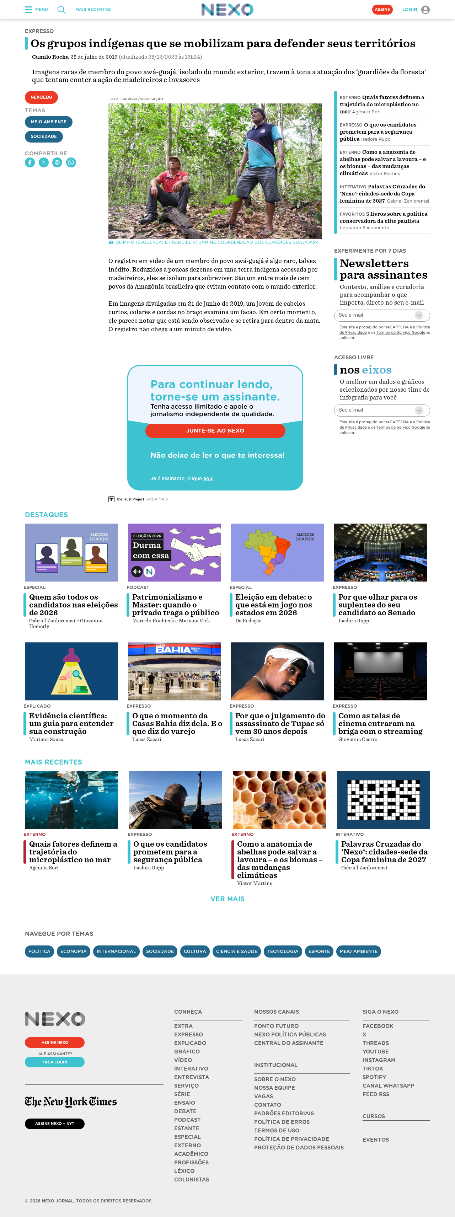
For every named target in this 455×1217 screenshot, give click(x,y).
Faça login (55, 1062)
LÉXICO (184, 1171)
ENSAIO (184, 1103)
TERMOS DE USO (276, 1130)
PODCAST (187, 1120)
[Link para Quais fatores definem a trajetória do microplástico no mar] (71, 800)
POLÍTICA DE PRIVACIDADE (291, 1139)
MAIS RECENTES (93, 9)
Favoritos (352, 214)
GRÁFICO (187, 1052)
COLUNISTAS (191, 1180)
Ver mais (227, 899)
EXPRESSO (188, 1035)
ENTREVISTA (191, 1077)
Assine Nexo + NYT (54, 1123)
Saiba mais (156, 499)
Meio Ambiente (48, 121)
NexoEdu (41, 97)
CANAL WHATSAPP (388, 1086)
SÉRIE (182, 1094)
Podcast (138, 587)
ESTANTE (186, 1128)
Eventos (376, 1140)
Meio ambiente (359, 951)
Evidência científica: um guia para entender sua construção (71, 723)
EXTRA (183, 1026)
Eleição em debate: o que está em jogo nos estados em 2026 (273, 605)
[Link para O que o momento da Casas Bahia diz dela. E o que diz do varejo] (174, 671)
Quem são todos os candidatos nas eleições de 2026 (73, 605)
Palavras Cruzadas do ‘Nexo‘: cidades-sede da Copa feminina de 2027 (382, 194)
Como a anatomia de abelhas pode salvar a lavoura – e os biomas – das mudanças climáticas (280, 859)
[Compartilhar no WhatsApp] (71, 162)
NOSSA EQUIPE (274, 1088)
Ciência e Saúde (236, 951)
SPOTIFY (374, 1077)
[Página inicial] (227, 10)
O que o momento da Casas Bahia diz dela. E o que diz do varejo (177, 723)
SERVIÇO (186, 1086)
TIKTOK (373, 1069)
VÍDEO (183, 1060)
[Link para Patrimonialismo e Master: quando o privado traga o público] (174, 553)
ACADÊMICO (191, 1154)
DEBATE (185, 1111)
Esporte (319, 951)
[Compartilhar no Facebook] (30, 162)
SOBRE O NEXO (275, 1079)
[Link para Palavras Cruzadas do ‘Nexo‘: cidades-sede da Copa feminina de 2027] (383, 800)
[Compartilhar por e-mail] (57, 162)
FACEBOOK (378, 1026)
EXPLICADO (190, 1043)
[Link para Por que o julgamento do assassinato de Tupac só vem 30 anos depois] (277, 671)
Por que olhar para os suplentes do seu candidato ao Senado (377, 605)
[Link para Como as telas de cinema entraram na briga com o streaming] (380, 671)
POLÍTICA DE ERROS (282, 1122)
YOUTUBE (376, 1052)
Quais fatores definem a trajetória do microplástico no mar (382, 104)
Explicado (37, 706)
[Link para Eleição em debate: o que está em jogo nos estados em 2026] (277, 553)
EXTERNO (187, 1145)
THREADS (376, 1043)
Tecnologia (283, 951)
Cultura (195, 951)
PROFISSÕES (191, 1162)
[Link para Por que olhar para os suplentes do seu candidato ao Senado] (380, 553)
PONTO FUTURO (276, 1026)
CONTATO (267, 1105)
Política (39, 951)
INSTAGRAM (379, 1060)
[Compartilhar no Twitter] (44, 162)
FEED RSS (376, 1094)
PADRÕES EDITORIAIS (284, 1113)
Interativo (353, 186)
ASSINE (382, 9)
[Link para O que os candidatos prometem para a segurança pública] (175, 800)
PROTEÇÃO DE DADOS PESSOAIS (299, 1148)
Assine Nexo (55, 1042)
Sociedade (44, 136)
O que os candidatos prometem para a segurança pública (378, 132)
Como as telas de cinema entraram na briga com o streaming (380, 723)
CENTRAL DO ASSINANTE (288, 1043)
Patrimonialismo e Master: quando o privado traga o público (175, 605)
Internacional (116, 951)
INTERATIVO (191, 1069)
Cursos (374, 1116)
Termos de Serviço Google (400, 332)
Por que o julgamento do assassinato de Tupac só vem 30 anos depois (280, 723)
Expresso (351, 125)
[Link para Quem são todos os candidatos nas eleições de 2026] (71, 553)
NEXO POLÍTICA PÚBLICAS (290, 1035)
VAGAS (263, 1096)
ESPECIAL (187, 1137)
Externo (350, 97)
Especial (34, 587)
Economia (73, 951)
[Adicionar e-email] (419, 315)
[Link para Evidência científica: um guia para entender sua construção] (71, 671)
